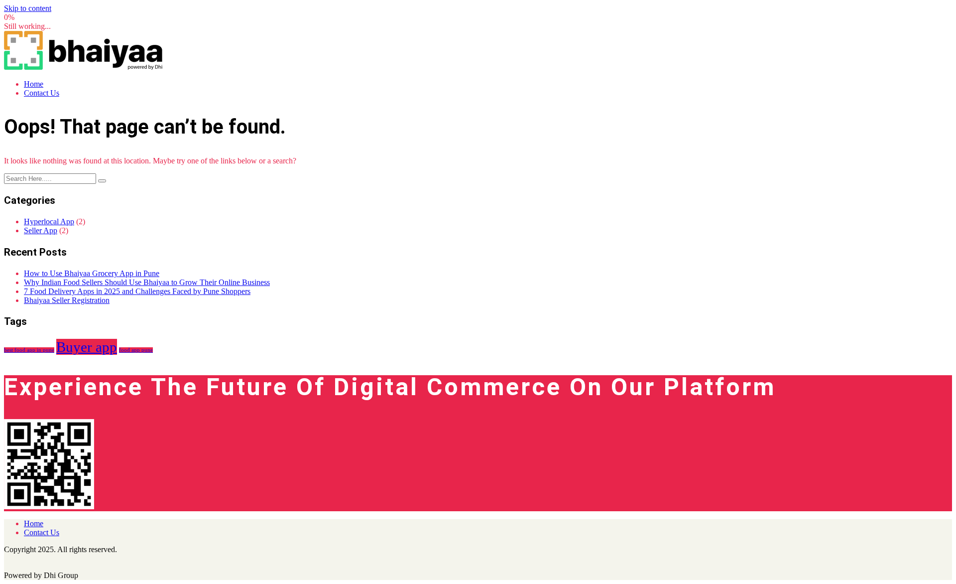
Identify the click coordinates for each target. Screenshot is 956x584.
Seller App (40, 230)
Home (33, 84)
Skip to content (27, 8)
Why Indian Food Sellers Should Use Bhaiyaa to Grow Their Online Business (147, 282)
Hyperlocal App (49, 221)
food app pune (136, 350)
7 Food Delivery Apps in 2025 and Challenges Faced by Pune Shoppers (137, 291)
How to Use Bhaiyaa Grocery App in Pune (91, 273)
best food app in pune (29, 350)
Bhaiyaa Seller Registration (67, 300)
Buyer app (86, 347)
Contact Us (41, 93)
